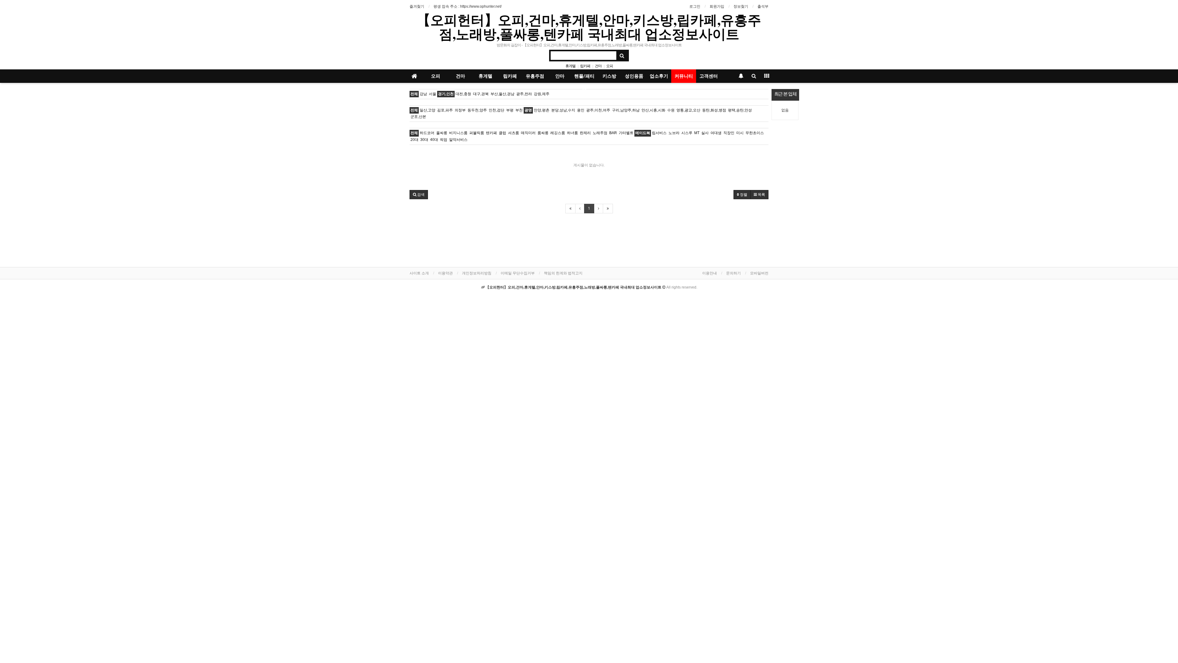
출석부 (762, 6)
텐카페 (491, 133)
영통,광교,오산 (688, 110)
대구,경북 (481, 94)
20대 (414, 140)
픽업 (443, 140)
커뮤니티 (684, 76)
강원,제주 (541, 94)
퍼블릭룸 (476, 133)
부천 (519, 110)
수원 (671, 110)
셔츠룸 (513, 133)
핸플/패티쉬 (584, 78)
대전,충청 (463, 94)
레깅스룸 (557, 133)
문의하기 (733, 273)
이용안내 (709, 273)
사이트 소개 (419, 273)
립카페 (585, 66)
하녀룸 (572, 133)
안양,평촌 (541, 110)
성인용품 (634, 76)
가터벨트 (626, 133)
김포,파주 (445, 110)
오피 (609, 66)
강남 (423, 94)
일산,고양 (427, 110)
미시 (740, 133)
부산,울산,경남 (502, 94)
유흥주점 (535, 76)
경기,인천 (446, 94)
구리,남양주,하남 (626, 110)
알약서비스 (458, 140)
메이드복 (642, 133)
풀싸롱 (441, 133)
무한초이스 (754, 133)
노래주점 (600, 133)
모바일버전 (759, 273)
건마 (598, 66)
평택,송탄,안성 (740, 110)
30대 (424, 140)
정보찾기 (740, 6)
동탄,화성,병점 (714, 110)
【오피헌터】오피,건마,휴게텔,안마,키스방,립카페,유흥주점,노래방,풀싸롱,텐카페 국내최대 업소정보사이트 (589, 27)
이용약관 (445, 273)
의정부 (460, 110)
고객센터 (708, 76)
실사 (705, 133)
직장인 (728, 133)
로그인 (694, 6)
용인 (580, 110)
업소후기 (659, 76)
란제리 (585, 133)
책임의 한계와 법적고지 (563, 273)
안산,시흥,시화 (653, 110)
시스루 (686, 133)
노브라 (673, 133)
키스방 (609, 76)
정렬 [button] (743, 194)
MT (696, 133)
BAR (613, 133)
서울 (432, 94)
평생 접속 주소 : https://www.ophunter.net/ (467, 6)
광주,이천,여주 (598, 110)
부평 (510, 110)
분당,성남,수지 (563, 110)
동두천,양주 (477, 110)
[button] (419, 194)
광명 (528, 110)
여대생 (716, 133)
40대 (434, 140)
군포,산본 (418, 116)
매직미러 (528, 133)
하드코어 (427, 133)
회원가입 (717, 6)
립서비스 (659, 133)
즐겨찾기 (417, 6)
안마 (559, 76)
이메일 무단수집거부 (518, 273)
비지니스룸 (458, 133)
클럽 (502, 133)
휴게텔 (570, 66)
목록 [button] (761, 194)
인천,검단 (496, 110)
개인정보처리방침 (476, 273)
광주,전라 (524, 94)
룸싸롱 (543, 133)
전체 (414, 94)
